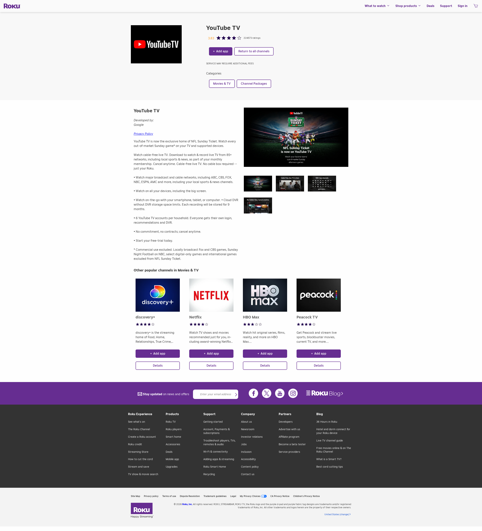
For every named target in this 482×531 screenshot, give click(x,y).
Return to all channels (253, 51)
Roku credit (135, 444)
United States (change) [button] (336, 514)
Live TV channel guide (329, 440)
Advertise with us (289, 429)
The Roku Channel (139, 429)
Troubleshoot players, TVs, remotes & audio (219, 442)
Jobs (244, 444)
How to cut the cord (140, 459)
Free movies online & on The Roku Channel (333, 450)
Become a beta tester (292, 444)
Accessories (173, 444)
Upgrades (172, 467)
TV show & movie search (143, 474)
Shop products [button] (406, 6)
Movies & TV (222, 83)
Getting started (213, 422)
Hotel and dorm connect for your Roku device (333, 431)
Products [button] (172, 414)
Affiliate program (289, 437)
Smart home (173, 437)
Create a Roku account (142, 437)
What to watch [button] (375, 6)
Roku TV (171, 422)
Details (158, 365)
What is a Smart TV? (328, 459)
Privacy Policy (143, 133)
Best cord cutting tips (329, 467)
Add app (220, 51)
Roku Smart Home (214, 467)
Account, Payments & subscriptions (216, 431)
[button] (260, 185)
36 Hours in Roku (326, 422)
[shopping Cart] (475, 6)
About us (246, 422)
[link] (325, 393)
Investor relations (252, 437)
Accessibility (248, 459)
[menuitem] (377, 6)
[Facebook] (253, 393)
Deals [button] (430, 6)
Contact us (247, 474)
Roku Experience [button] (140, 414)
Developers (286, 422)
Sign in (463, 6)
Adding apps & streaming (218, 459)
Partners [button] (285, 414)
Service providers (289, 452)
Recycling (209, 474)
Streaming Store (138, 452)
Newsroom (247, 429)
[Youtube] (279, 393)
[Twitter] (266, 393)
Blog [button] (319, 414)
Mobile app (172, 459)
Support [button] (446, 6)
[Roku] (12, 6)
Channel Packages (254, 83)
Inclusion (246, 452)
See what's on (136, 422)
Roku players (174, 429)
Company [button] (248, 414)
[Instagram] (293, 393)
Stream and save (138, 467)
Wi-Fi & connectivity (215, 451)
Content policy (250, 467)
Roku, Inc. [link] (187, 504)
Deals (169, 452)
